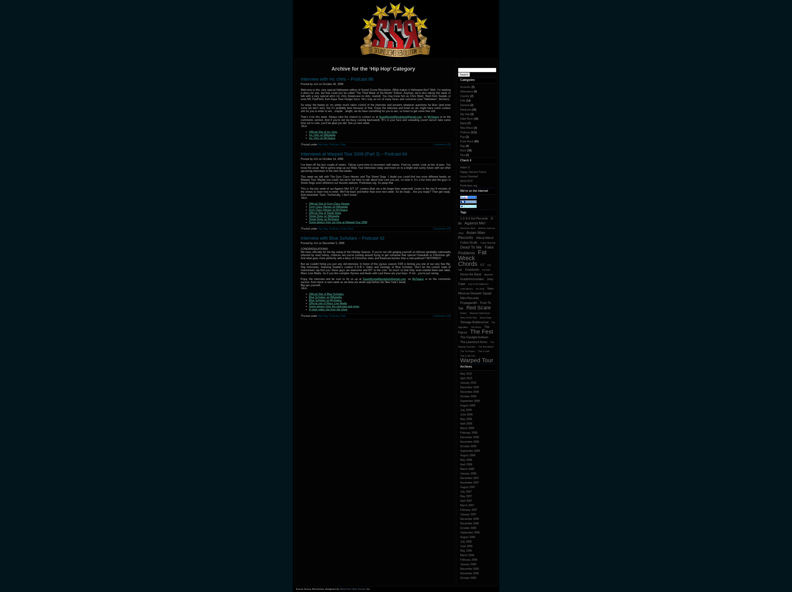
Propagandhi (468, 302)
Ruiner (463, 313)
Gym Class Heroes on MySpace (328, 209)
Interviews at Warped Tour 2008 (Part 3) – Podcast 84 (354, 154)
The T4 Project (467, 351)
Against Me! (475, 223)
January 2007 (468, 514)
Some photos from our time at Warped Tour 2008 (338, 222)
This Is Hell (483, 351)
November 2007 (469, 482)
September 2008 (470, 450)
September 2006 (470, 532)
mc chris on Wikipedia (322, 135)
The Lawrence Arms (473, 342)
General (464, 105)
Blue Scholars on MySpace (325, 300)
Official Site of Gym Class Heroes (329, 203)
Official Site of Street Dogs (325, 213)
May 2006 (466, 550)
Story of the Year (468, 317)
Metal (463, 123)
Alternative (466, 91)
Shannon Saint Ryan (480, 313)
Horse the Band (470, 274)
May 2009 (466, 419)
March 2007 (467, 505)
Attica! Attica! (485, 237)
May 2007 (466, 496)
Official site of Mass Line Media (328, 303)
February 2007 (468, 509)
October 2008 (468, 446)
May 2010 (466, 373)
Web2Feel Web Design (353, 589)
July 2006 (466, 541)
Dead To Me (471, 247)
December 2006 (469, 518)
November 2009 (469, 391)
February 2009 (468, 432)
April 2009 (466, 423)
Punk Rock (466, 141)
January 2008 (468, 473)
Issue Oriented (469, 176)
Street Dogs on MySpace (324, 219)
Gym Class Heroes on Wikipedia (328, 206)
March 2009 (467, 428)
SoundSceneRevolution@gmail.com (400, 116)
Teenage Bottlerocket (474, 322)
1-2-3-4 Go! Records (474, 218)
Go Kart (486, 270)
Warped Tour (476, 360)
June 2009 (466, 414)
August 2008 (467, 455)
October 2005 (468, 577)
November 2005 (469, 573)
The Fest (481, 331)
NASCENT (466, 181)
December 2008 (469, 437)
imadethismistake (472, 279)
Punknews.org (468, 185)
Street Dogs (486, 317)
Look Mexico (466, 289)
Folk (462, 100)
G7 (482, 265)
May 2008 (466, 459)
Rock (463, 150)
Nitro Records (469, 298)
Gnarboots (472, 269)
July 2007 (466, 491)
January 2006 (468, 564)
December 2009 (469, 387)
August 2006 (467, 537)
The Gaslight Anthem (474, 337)
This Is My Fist (467, 356)
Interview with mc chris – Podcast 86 (337, 79)
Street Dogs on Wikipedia (324, 216)
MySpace (433, 116)
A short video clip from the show (328, 309)
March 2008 (467, 469)
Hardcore (465, 109)
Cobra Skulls (468, 242)
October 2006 (468, 527)
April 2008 (466, 464)
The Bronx (476, 327)
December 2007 (469, 478)
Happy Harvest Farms (473, 171)
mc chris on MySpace (322, 138)
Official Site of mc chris (323, 131)
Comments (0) (441, 144)
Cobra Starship (487, 243)
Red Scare (478, 307)
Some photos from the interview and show (334, 306)
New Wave (466, 127)
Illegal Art (488, 274)
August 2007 (467, 487)
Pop (462, 136)
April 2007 (466, 500)
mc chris (480, 289)
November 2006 (469, 523)
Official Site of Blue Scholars (326, 294)
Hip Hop (465, 114)
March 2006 (467, 555)
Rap (462, 145)
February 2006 (468, 559)
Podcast (465, 132)
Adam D (465, 167)
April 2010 (466, 378)
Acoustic (465, 86)
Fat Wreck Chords (472, 258)
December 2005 (469, 568)
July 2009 (466, 410)
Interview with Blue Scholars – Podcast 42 (342, 238)
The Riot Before (486, 347)
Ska (462, 155)
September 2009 (470, 400)
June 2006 (466, 546)
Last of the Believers (478, 284)
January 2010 (468, 382)
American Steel (467, 228)
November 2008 (469, 441)
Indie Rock (466, 118)
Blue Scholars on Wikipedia (325, 297)
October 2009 (468, 396)
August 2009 (467, 405)
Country (464, 96)
